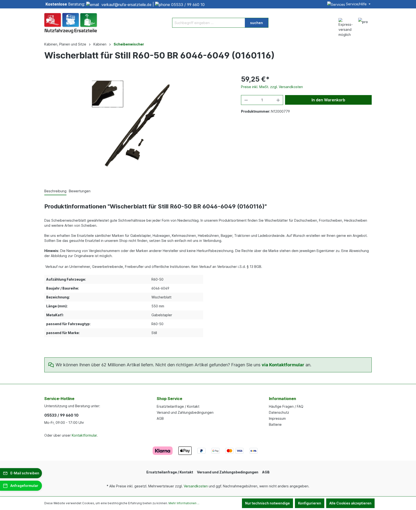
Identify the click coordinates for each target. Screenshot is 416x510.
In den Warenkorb (328, 99)
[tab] (55, 191)
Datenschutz (279, 412)
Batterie (275, 424)
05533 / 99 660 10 (188, 4)
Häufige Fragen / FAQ (286, 406)
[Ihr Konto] (363, 22)
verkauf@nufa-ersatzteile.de (126, 4)
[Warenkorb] (374, 20)
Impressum (277, 418)
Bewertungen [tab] (80, 191)
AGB (160, 418)
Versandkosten (196, 486)
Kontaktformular (84, 435)
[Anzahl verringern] (246, 100)
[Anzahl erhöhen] (278, 100)
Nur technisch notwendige (267, 503)
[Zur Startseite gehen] (70, 22)
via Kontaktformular (283, 364)
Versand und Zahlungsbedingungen (185, 412)
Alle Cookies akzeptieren (350, 503)
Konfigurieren (309, 503)
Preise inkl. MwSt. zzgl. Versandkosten (272, 87)
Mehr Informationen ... (184, 503)
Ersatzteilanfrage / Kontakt (178, 406)
